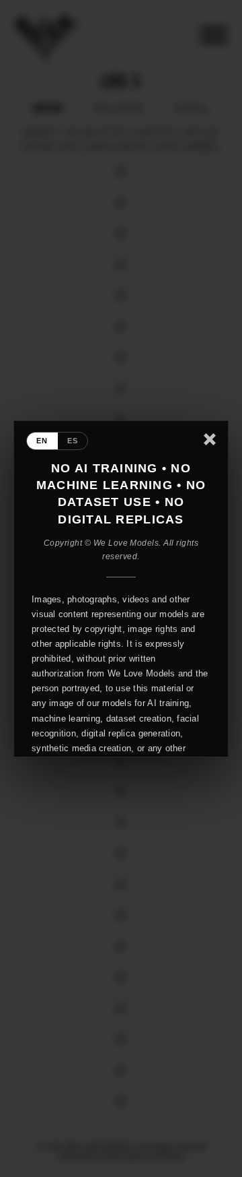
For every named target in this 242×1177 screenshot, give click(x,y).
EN (42, 441)
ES (73, 441)
